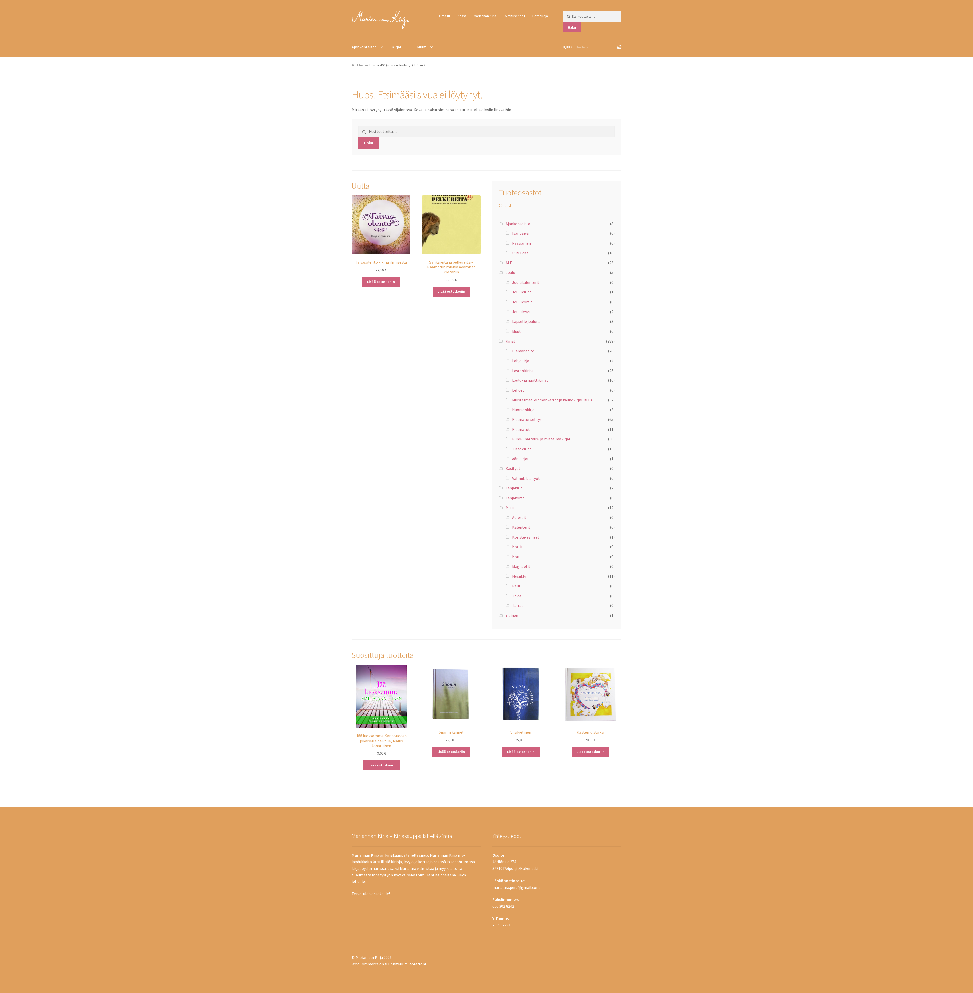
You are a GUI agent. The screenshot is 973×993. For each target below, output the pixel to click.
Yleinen (512, 615)
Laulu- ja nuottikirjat (530, 380)
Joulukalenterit (525, 282)
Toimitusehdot (514, 16)
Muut (421, 46)
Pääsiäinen (521, 243)
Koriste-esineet (525, 537)
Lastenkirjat (522, 370)
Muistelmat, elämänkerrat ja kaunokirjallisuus (552, 399)
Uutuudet (520, 252)
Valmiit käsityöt (526, 478)
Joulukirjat (521, 292)
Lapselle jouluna (526, 321)
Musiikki (519, 576)
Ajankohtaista (364, 46)
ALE (509, 262)
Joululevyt (521, 311)
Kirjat (397, 46)
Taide (516, 595)
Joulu (510, 272)
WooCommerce (365, 963)
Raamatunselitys (527, 419)
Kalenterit (521, 527)
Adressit (519, 517)
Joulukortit (522, 301)
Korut (517, 556)
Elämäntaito (523, 350)
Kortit (517, 546)
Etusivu (362, 65)
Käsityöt (513, 468)
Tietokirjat (521, 448)
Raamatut (521, 429)
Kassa (462, 16)
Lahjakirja (520, 360)
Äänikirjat (520, 458)
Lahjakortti (515, 497)
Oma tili (445, 16)
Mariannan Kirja (485, 16)
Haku (572, 27)
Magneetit (521, 566)
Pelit (516, 586)
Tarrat (517, 605)
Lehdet (518, 390)
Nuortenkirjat (524, 409)
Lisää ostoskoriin (381, 281)
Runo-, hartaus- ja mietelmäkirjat (541, 439)
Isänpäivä (520, 233)
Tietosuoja (540, 16)
